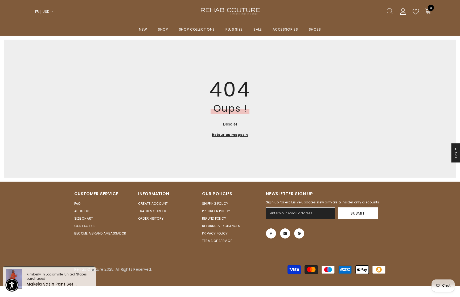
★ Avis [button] (456, 153)
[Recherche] (370, 12)
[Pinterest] (299, 233)
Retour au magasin (230, 134)
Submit (358, 213)
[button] (12, 285)
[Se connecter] (403, 12)
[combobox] (365, 12)
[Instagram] (285, 233)
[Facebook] (271, 233)
